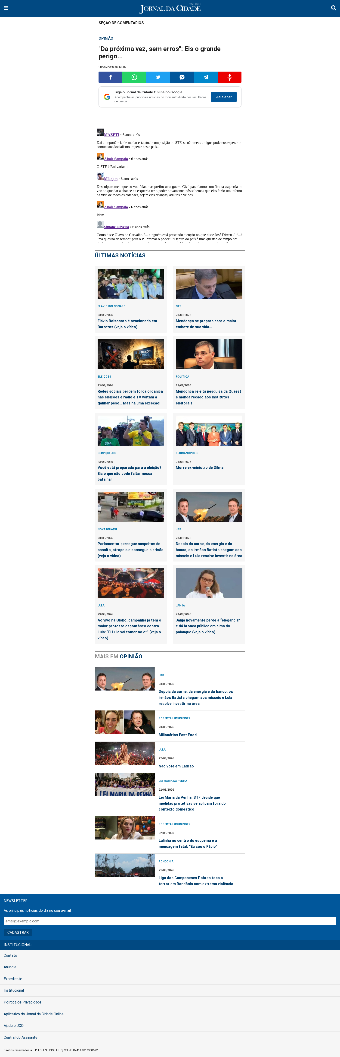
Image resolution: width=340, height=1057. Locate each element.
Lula (101, 605)
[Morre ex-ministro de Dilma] (209, 431)
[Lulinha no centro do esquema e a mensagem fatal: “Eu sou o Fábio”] (125, 827)
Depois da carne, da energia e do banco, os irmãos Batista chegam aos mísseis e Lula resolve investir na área (209, 550)
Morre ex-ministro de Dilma (199, 467)
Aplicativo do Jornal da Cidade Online (34, 1014)
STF (178, 306)
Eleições (104, 376)
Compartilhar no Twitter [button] (158, 77)
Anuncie (10, 967)
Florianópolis (187, 453)
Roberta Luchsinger (174, 718)
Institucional (14, 990)
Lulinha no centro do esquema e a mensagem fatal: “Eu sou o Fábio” (188, 843)
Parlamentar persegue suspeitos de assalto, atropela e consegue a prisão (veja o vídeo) (131, 550)
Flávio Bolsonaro (112, 306)
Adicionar (224, 97)
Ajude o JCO (14, 1025)
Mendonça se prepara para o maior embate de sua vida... (206, 324)
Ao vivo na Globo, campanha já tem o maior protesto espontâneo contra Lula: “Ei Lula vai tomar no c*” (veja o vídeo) (129, 629)
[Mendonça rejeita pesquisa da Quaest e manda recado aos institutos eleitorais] (209, 354)
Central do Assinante (20, 1037)
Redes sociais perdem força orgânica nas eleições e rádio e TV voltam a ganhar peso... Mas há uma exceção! (130, 397)
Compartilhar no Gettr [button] (229, 77)
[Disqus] (170, 185)
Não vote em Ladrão (176, 766)
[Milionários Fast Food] (125, 722)
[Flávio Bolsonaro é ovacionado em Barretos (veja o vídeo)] (131, 284)
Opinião (106, 38)
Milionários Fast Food (178, 735)
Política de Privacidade (22, 1002)
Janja (180, 605)
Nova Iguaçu (107, 529)
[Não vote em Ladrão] (125, 753)
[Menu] (6, 8)
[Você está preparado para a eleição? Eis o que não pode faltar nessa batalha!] (131, 431)
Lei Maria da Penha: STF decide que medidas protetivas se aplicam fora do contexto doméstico (192, 803)
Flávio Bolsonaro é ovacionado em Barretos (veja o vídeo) (127, 324)
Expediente (13, 979)
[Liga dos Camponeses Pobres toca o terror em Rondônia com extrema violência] (125, 865)
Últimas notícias (120, 255)
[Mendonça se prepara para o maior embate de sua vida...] (209, 284)
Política (182, 376)
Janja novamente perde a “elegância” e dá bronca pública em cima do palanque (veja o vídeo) (208, 626)
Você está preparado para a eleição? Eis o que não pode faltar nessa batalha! (129, 473)
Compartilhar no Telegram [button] (206, 77)
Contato (10, 955)
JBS (178, 529)
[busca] (333, 8)
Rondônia (166, 861)
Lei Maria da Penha (173, 780)
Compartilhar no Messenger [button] (182, 77)
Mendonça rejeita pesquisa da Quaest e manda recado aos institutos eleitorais (208, 397)
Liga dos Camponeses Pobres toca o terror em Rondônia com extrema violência (196, 881)
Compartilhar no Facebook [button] (110, 77)
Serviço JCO (107, 453)
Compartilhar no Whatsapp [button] (134, 77)
